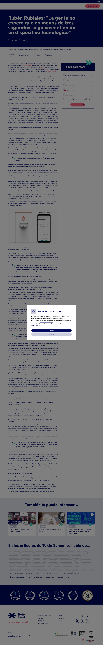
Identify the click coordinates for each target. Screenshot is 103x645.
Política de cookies (36, 325)
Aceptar (51, 330)
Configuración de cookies (46, 322)
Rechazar (51, 334)
